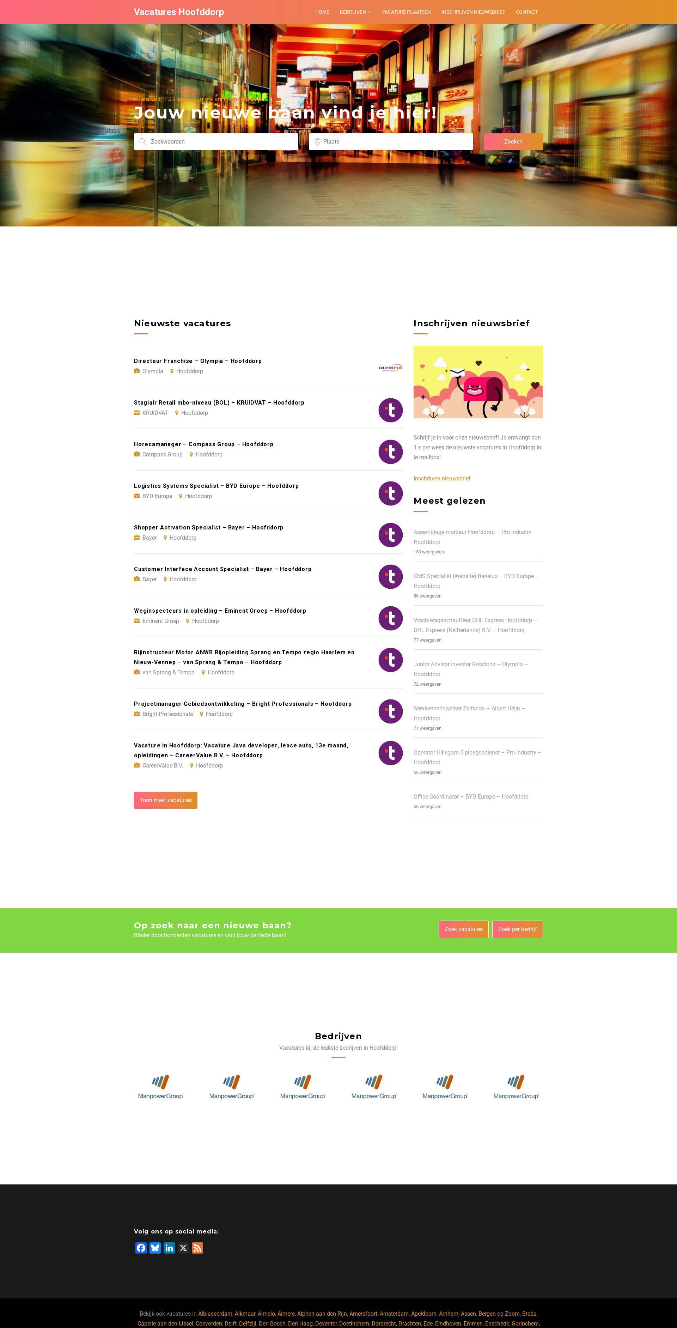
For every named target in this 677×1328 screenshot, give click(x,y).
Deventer (326, 1323)
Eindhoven (448, 1323)
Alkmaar (245, 1313)
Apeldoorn (424, 1313)
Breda (529, 1313)
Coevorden (209, 1323)
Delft (231, 1323)
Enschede (497, 1323)
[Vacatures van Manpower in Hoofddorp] (161, 1087)
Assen (468, 1313)
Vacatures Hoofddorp (179, 12)
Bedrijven (353, 12)
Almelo (266, 1313)
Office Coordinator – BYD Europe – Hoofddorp (471, 796)
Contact (527, 12)
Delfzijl (247, 1323)
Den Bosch (272, 1323)
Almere (286, 1313)
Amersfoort (363, 1313)
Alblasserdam (215, 1313)
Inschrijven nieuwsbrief (473, 12)
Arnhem (448, 1313)
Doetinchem (354, 1323)
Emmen (473, 1323)
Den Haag (300, 1323)
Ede (428, 1323)
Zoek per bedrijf (517, 929)
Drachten (409, 1323)
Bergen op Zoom (499, 1313)
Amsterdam (394, 1313)
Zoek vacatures (464, 929)
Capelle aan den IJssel (165, 1323)
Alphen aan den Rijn (322, 1313)
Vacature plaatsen (406, 12)
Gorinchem (525, 1323)
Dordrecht (384, 1323)
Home (322, 12)
